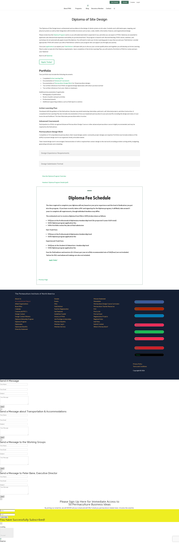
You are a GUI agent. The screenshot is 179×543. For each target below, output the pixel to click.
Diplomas (49, 55)
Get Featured (58, 311)
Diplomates (18, 324)
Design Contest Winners (22, 316)
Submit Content (99, 324)
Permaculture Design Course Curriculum (106, 304)
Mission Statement (100, 299)
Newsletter (97, 301)
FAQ (55, 304)
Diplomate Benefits (21, 326)
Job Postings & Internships (62, 319)
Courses (132, 2)
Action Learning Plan (56, 78)
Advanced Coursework (62, 81)
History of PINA (59, 316)
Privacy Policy (137, 364)
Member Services (60, 326)
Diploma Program (59, 35)
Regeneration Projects (101, 316)
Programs (78, 8)
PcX (95, 309)
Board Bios (18, 306)
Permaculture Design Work (63, 83)
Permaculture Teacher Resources (104, 306)
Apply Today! (46, 62)
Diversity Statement (21, 329)
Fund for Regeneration (61, 309)
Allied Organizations (21, 304)
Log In (138, 2)
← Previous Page (42, 279)
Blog (87, 8)
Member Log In (59, 324)
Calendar (18, 309)
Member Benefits (60, 321)
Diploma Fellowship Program (24, 319)
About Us (18, 299)
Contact (108, 8)
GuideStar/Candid (60, 314)
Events (56, 301)
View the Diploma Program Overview (54, 176)
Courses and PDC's (21, 311)
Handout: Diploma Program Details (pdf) (55, 182)
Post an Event (98, 314)
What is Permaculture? (101, 326)
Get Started (114, 2)
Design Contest (20, 314)
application (49, 46)
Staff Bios (97, 321)
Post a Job (97, 311)
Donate (125, 2)
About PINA (67, 8)
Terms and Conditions (140, 366)
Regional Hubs (98, 319)
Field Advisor (69, 46)
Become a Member (97, 8)
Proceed (7, 533)
